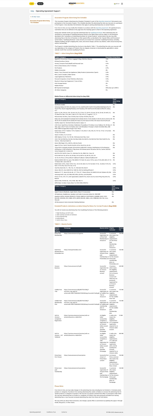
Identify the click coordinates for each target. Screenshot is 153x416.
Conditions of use (51, 412)
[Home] (76, 3)
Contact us (64, 412)
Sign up (40, 3)
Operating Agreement (105, 21)
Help (32, 11)
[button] (116, 4)
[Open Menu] (121, 3)
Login (31, 3)
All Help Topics (36, 16)
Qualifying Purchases (96, 32)
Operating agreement (35, 412)
